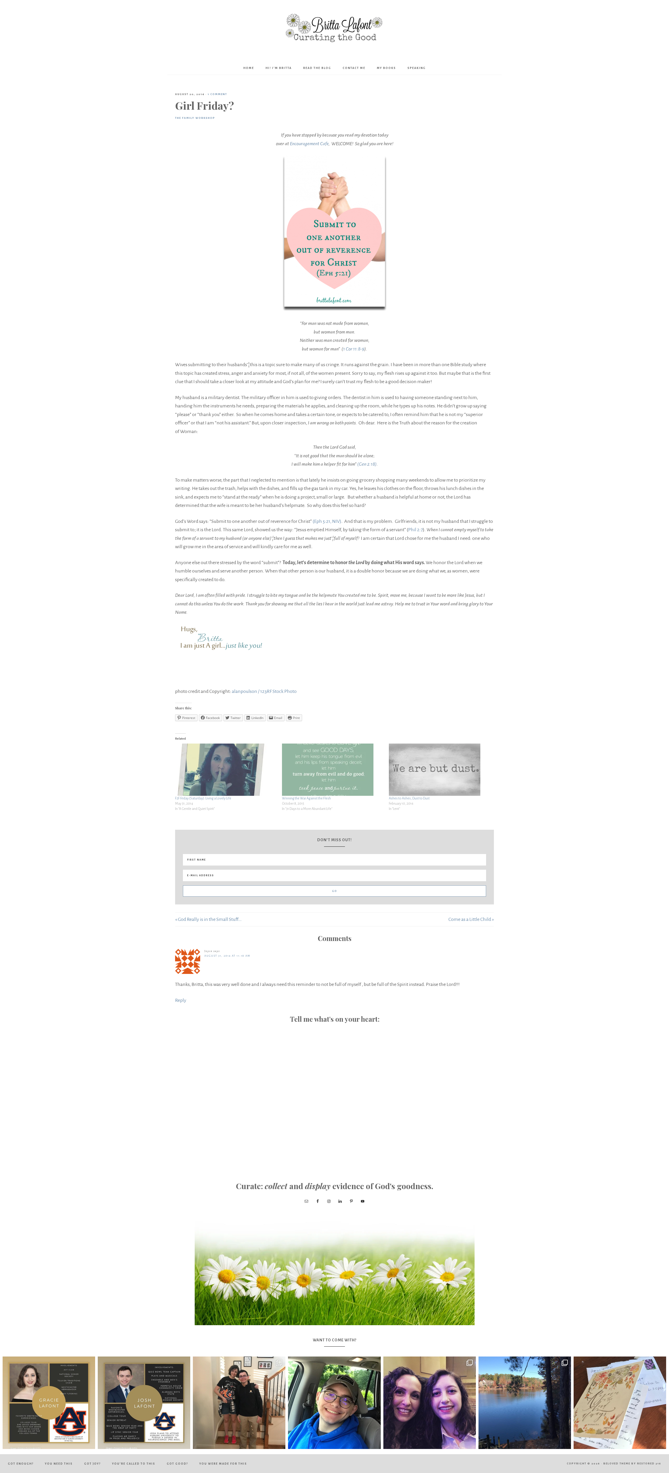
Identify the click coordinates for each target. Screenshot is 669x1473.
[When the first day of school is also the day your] (239, 1403)
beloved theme (616, 1463)
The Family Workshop (195, 117)
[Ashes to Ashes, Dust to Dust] (440, 770)
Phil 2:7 (415, 529)
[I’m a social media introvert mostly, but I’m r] (429, 1403)
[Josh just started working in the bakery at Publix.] (334, 1403)
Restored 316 (649, 1463)
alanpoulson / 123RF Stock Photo (264, 691)
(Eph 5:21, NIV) (327, 521)
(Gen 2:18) (367, 464)
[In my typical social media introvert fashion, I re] (49, 1403)
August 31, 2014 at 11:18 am (227, 955)
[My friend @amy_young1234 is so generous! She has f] (620, 1403)
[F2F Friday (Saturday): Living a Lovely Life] (226, 770)
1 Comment (217, 94)
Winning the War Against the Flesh (306, 798)
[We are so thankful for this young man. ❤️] (144, 1403)
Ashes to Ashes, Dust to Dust (409, 798)
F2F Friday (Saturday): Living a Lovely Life (203, 798)
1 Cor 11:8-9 (353, 349)
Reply (180, 1000)
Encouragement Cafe (309, 143)
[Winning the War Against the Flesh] (333, 770)
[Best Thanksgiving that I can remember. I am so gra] (524, 1403)
